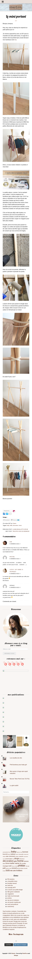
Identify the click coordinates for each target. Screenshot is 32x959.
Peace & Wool (14, 866)
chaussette (20, 854)
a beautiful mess (12, 881)
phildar (21, 865)
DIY (16, 20)
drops (16, 858)
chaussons (26, 854)
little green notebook (13, 891)
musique (5, 866)
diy (13, 858)
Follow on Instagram (21, 944)
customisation (8, 858)
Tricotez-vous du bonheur (21, 531)
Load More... (9, 944)
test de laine (20, 868)
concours (12, 856)
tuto (8, 870)
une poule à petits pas (14, 902)
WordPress (25, 953)
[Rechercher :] (16, 792)
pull (4, 868)
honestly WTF (11, 887)
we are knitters (16, 870)
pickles (9, 898)
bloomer (18, 852)
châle (4, 856)
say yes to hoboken (13, 900)
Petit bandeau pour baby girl (18, 764)
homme (26, 861)
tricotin (4, 870)
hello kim (10, 885)
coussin (21, 856)
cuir (3, 858)
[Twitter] (7, 514)
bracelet (5, 854)
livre (7, 863)
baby (8, 525)
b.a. (10, 852)
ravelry (7, 868)
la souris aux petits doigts (15, 889)
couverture (25, 856)
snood (14, 868)
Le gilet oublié (14, 785)
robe (10, 868)
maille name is (15, 863)
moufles (24, 863)
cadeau (12, 854)
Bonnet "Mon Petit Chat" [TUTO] (19, 778)
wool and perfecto (12, 904)
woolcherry (10, 906)
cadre (17, 854)
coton (16, 856)
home (20, 525)
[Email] (10, 514)
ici (15, 39)
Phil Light (27, 866)
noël (9, 866)
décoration (15, 525)
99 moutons (10, 879)
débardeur (22, 858)
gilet (15, 861)
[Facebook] (4, 514)
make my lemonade (13, 896)
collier (7, 856)
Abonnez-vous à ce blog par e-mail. (16, 644)
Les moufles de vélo (16, 758)
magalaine (10, 894)
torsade (25, 868)
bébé (11, 525)
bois (21, 852)
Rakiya (16, 955)
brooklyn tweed (12, 883)
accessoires (5, 852)
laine (4, 863)
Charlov (13, 953)
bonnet (25, 852)
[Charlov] (16, 10)
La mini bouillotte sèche (20, 529)
